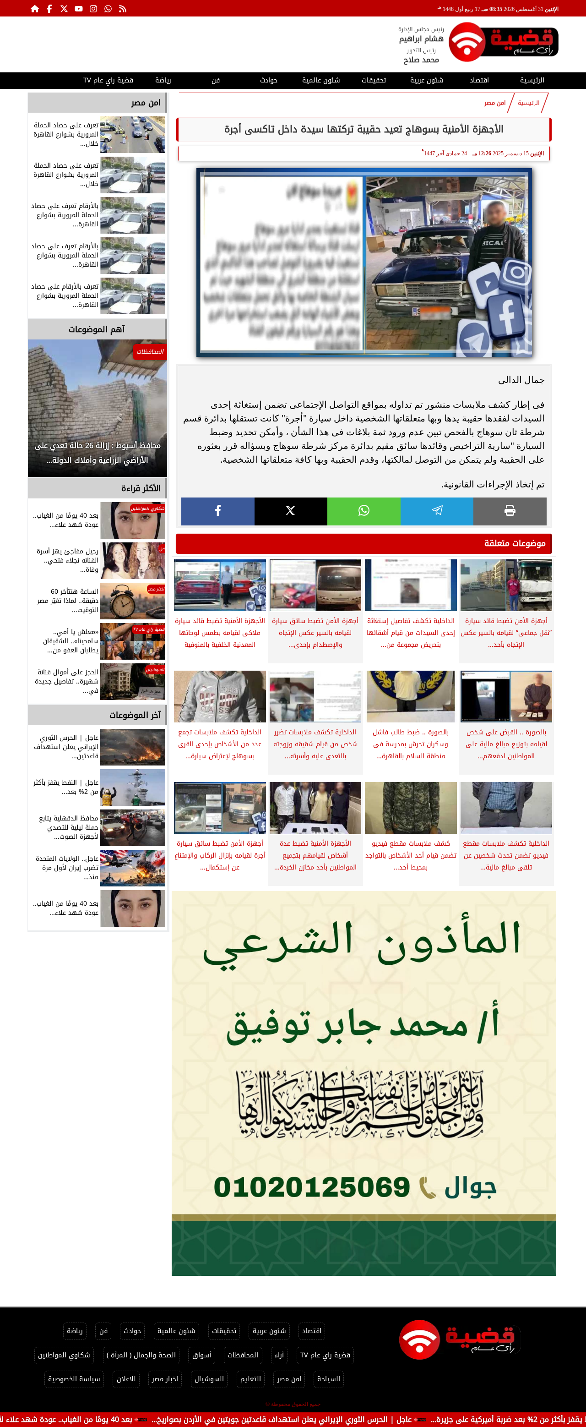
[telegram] (437, 511)
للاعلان (126, 1379)
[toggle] (53, 79)
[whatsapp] (364, 511)
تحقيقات (374, 80)
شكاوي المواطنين (64, 1355)
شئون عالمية (321, 80)
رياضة (163, 80)
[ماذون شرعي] (364, 1083)
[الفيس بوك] (49, 8)
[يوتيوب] (78, 8)
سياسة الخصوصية (74, 1379)
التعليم (250, 1379)
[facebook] (218, 511)
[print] (510, 511)
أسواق (202, 1355)
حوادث (268, 80)
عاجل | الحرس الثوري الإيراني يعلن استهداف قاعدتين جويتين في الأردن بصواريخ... (339, 1419)
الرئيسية (532, 80)
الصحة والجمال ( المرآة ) (141, 1355)
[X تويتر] (64, 8)
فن (216, 80)
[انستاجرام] (93, 8)
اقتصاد (479, 80)
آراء (279, 1355)
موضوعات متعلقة (515, 543)
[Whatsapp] (108, 8)
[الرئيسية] (34, 8)
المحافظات (243, 1355)
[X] (291, 511)
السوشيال (209, 1379)
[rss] (122, 8)
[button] (47, 412)
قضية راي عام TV (108, 80)
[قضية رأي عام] (504, 44)
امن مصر (495, 103)
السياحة (328, 1379)
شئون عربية (427, 80)
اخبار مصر (165, 1379)
